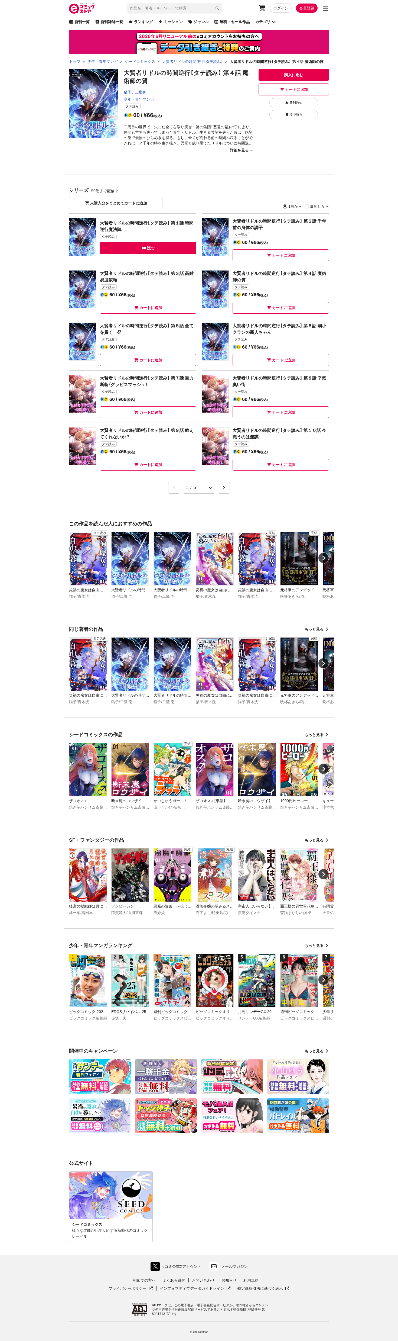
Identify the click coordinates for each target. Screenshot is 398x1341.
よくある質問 (173, 1280)
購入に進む (293, 75)
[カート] (262, 8)
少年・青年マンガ (139, 99)
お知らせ (229, 1280)
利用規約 (251, 1280)
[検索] (217, 8)
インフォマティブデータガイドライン (192, 1288)
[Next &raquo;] (224, 488)
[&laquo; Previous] (174, 488)
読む (151, 248)
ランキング (143, 22)
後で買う (295, 115)
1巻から (295, 206)
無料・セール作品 (235, 22)
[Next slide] (323, 557)
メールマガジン (234, 1266)
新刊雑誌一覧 (111, 22)
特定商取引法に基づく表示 (263, 1288)
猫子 (127, 92)
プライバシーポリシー (131, 1288)
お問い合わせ (203, 1280)
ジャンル (201, 22)
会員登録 (306, 8)
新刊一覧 (82, 22)
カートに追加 (296, 89)
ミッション (173, 22)
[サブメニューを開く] (325, 8)
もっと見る (314, 629)
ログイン (280, 8)
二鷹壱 (140, 92)
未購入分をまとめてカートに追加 (118, 203)
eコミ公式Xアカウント (177, 1267)
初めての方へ (144, 1280)
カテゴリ (262, 22)
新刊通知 (295, 103)
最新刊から (319, 206)
